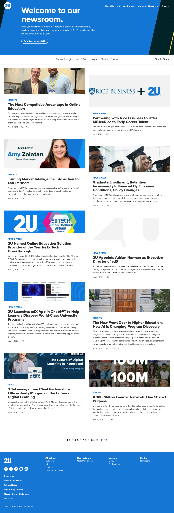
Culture (114, 59)
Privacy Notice (10, 485)
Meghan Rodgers (112, 348)
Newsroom (153, 6)
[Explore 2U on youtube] (21, 469)
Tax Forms (9, 498)
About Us (109, 6)
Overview (49, 461)
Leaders (48, 467)
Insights (94, 59)
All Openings (114, 464)
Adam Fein (25, 127)
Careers (142, 6)
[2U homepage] (7, 5)
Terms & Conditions (13, 480)
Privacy (165, 6)
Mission (104, 59)
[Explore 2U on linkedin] (26, 469)
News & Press (81, 59)
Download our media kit (34, 41)
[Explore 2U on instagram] (11, 469)
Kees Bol (109, 420)
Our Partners (129, 6)
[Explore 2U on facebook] (6, 469)
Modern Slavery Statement (16, 494)
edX (119, 6)
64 (97, 440)
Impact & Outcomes (54, 470)
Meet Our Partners (85, 461)
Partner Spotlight (64, 59)
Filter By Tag (161, 59)
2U (106, 134)
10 (91, 440)
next (103, 440)
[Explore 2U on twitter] (16, 469)
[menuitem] (109, 6)
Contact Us (9, 476)
